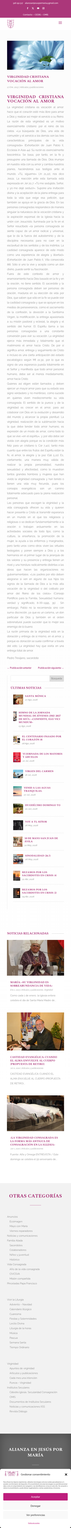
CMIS (45, 14)
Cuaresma (15, 1314)
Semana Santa (18, 1342)
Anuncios (12, 1216)
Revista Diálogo (18, 1411)
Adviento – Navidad (21, 1304)
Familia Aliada (15, 1240)
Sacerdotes (16, 1245)
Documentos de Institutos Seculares (30, 1401)
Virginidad (48, 990)
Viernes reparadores (21, 1230)
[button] (66, 1474)
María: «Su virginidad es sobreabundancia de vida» (31, 984)
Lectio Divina (17, 1323)
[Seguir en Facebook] (28, 8)
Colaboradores (18, 1250)
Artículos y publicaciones (32, 87)
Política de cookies (34, 1523)
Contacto (27, 14)
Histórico (14, 1259)
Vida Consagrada (16, 1264)
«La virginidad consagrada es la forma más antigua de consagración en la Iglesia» (34, 1141)
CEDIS (38, 14)
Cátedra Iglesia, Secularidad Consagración (33, 1392)
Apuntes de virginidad (22, 1368)
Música (14, 1333)
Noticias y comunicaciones (22, 1235)
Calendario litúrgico (21, 1309)
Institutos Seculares (18, 1387)
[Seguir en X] (33, 8)
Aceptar (35, 1496)
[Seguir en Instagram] (43, 8)
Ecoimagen (16, 1221)
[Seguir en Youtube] (38, 8)
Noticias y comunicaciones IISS (27, 1406)
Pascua (14, 1337)
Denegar (35, 1505)
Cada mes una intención (23, 1378)
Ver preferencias (35, 1515)
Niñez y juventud (19, 1254)
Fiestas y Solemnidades (23, 1318)
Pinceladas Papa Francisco (22, 1283)
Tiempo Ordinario (19, 1347)
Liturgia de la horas (20, 1328)
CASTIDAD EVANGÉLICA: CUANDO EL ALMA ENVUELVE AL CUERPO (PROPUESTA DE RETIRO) (33, 1060)
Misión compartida (20, 1278)
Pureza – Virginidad (20, 1382)
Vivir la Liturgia (15, 1299)
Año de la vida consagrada (25, 1269)
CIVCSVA (15, 1273)
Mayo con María (19, 1226)
